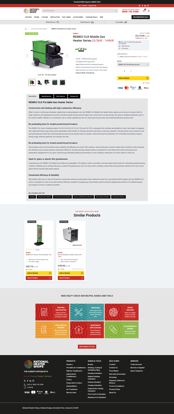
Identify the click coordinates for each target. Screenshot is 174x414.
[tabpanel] (87, 149)
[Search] (116, 11)
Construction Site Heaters (39, 29)
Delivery (84, 5)
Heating (28, 17)
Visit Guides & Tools (87, 347)
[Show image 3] (47, 82)
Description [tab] (32, 96)
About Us (112, 393)
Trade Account (136, 364)
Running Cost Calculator (97, 397)
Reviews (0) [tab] (74, 96)
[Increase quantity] (130, 71)
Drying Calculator (94, 382)
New (101, 17)
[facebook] (142, 6)
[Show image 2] (39, 82)
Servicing (112, 377)
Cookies (112, 364)
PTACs (69, 380)
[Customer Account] (149, 11)
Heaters (69, 364)
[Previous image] (27, 55)
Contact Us (113, 368)
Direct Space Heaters (102, 197)
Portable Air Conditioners (76, 368)
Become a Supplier (137, 368)
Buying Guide (92, 5)
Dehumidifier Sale (140, 17)
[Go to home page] (26, 29)
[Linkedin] (145, 6)
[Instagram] (148, 6)
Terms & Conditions (116, 386)
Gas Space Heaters (118, 197)
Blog (79, 5)
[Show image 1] (31, 82)
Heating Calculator (95, 373)
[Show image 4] (54, 82)
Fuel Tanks (66, 17)
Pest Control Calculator (97, 394)
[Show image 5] (62, 82)
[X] (140, 6)
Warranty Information (117, 374)
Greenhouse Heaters (44, 197)
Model (119, 61)
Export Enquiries (136, 371)
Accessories (78, 17)
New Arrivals (71, 393)
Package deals (91, 17)
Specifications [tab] (46, 96)
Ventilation (55, 17)
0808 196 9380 (130, 11)
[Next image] (67, 55)
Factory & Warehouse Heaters (83, 197)
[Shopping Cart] (144, 11)
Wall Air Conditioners (74, 371)
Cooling (45, 17)
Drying (36, 17)
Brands (90, 364)
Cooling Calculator (95, 385)
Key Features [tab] (60, 96)
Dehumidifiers (71, 386)
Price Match (113, 371)
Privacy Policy (114, 389)
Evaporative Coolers (74, 383)
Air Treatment (71, 389)
